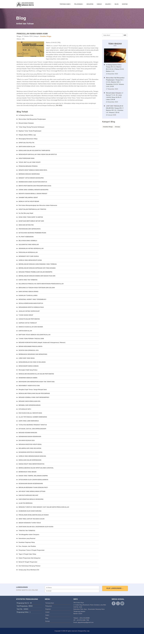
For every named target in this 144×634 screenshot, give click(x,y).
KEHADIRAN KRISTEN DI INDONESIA (30, 452)
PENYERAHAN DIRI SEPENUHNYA (29, 229)
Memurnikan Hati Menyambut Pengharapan (32, 119)
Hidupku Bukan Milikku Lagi (27, 135)
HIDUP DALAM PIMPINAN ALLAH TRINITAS (32, 209)
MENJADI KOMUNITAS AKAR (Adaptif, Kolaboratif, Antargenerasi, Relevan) (42, 342)
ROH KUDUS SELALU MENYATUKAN (30, 413)
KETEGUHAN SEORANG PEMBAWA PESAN (32, 233)
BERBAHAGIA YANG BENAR (27, 472)
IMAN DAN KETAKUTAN (26, 225)
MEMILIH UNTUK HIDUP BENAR (29, 201)
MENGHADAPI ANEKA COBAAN (28, 366)
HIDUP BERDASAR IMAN (26, 158)
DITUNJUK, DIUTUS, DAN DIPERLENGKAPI (32, 428)
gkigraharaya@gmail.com (86, 622)
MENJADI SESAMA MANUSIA (28, 432)
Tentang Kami (65, 4)
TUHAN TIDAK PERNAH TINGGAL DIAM (31, 338)
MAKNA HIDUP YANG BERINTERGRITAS (31, 464)
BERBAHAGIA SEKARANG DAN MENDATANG (33, 354)
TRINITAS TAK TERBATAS (27, 530)
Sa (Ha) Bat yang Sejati (26, 213)
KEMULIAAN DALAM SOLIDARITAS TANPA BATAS (34, 150)
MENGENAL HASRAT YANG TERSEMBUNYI (32, 299)
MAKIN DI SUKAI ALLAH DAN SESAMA (31, 327)
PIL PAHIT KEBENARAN (26, 236)
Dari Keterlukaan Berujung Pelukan (29, 566)
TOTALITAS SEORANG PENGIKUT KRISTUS (33, 425)
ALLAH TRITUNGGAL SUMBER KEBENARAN (33, 417)
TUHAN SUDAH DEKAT (26, 315)
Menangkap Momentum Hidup (28, 138)
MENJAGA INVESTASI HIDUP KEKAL (30, 444)
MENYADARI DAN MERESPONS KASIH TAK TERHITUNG (37, 381)
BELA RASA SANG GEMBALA (28, 240)
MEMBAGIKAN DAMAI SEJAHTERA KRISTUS (33, 182)
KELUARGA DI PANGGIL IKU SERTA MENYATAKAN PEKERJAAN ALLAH (41, 283)
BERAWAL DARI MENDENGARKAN (29, 405)
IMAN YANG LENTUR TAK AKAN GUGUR (31, 519)
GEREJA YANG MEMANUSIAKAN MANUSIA (32, 456)
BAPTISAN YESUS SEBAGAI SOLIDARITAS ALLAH (34, 334)
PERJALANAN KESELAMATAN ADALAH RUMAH (34, 515)
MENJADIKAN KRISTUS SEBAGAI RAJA (31, 307)
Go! (125, 35)
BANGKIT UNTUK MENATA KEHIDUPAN (31, 178)
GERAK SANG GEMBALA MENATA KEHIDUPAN (33, 189)
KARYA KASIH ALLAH (25, 330)
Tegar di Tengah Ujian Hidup (27, 554)
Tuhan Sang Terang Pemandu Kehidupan (31, 127)
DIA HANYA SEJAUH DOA (27, 440)
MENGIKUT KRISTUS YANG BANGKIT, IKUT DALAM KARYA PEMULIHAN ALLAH (44, 507)
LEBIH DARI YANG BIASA (27, 358)
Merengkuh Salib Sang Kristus (28, 370)
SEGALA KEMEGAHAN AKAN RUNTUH (31, 303)
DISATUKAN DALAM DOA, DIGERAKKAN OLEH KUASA (36, 526)
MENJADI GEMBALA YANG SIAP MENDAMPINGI (34, 397)
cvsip (87, 631)
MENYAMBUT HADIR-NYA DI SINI (29, 385)
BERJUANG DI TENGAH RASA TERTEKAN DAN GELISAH (37, 287)
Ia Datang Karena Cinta (26, 115)
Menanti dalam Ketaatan (26, 123)
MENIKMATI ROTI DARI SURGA (29, 256)
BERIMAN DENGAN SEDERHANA (29, 174)
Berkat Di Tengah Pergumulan (28, 562)
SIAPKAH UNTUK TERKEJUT (28, 323)
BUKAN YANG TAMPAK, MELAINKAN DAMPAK (33, 475)
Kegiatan (90, 4)
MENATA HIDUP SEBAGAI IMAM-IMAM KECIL (33, 170)
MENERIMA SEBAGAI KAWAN (28, 378)
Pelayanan (78, 4)
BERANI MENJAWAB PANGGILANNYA (30, 346)
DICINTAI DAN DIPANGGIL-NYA (28, 350)
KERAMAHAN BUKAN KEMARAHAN (30, 436)
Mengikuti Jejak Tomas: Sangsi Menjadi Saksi (33, 389)
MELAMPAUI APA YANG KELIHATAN (30, 448)
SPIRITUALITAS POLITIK (26, 142)
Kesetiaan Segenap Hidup (27, 542)
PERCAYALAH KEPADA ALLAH (28, 252)
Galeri (107, 4)
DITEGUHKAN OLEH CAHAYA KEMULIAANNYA (33, 479)
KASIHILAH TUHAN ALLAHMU (28, 295)
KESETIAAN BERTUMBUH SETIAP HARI (31, 221)
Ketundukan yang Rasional (27, 538)
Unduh (99, 4)
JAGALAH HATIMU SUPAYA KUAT (29, 311)
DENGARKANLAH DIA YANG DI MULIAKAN (32, 362)
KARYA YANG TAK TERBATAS (28, 280)
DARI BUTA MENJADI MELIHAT (28, 495)
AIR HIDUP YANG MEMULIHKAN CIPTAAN (32, 491)
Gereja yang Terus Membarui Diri (29, 570)
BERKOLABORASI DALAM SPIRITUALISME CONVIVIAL (36, 468)
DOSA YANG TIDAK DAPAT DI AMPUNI (31, 217)
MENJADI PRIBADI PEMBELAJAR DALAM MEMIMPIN (35, 272)
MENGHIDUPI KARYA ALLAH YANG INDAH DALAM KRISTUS (38, 154)
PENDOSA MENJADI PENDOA (28, 166)
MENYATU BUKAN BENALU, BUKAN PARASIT (33, 193)
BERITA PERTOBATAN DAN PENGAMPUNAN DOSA (35, 186)
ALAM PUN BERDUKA (25, 503)
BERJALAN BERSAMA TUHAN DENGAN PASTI (33, 487)
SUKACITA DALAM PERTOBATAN (29, 319)
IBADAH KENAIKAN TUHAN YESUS (30, 523)
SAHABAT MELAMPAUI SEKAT (28, 197)
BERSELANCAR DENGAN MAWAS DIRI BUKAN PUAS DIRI (37, 276)
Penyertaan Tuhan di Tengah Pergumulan (31, 550)
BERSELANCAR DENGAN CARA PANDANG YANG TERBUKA (38, 264)
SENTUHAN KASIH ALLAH (27, 146)
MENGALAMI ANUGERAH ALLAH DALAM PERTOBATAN (36, 374)
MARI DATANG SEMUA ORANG (28, 291)
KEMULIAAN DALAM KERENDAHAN (30, 460)
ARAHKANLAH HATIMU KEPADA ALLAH (31, 248)
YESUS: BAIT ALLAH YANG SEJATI (30, 162)
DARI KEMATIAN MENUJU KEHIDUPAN (31, 499)
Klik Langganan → (115, 588)
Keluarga (117, 126)
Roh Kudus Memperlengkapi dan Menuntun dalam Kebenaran (38, 205)
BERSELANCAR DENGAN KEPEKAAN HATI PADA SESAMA (37, 268)
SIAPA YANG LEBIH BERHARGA (29, 421)
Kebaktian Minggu (45, 36)
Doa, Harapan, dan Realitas (27, 546)
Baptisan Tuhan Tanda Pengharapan (30, 131)
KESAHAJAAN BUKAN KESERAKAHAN (31, 483)
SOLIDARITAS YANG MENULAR (29, 244)
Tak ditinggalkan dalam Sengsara (29, 534)
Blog (117, 4)
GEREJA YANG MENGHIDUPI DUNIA (30, 260)
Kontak (125, 4)
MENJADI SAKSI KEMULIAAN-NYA (29, 401)
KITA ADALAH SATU (25, 409)
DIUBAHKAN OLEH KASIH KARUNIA (30, 511)
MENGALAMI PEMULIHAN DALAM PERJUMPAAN (34, 393)
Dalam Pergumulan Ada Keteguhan (29, 558)
